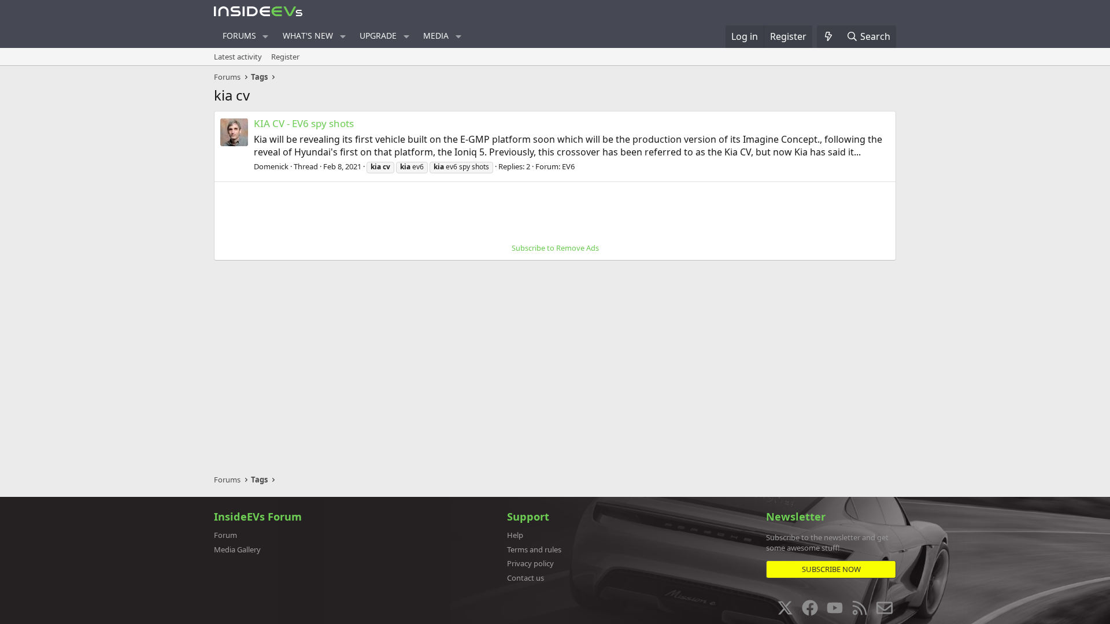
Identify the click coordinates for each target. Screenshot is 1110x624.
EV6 (568, 166)
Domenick (271, 166)
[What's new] (829, 36)
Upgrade (378, 35)
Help (515, 535)
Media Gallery (237, 549)
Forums (239, 35)
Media (436, 35)
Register (285, 56)
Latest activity (238, 56)
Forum (225, 535)
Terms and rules (534, 549)
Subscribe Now (831, 569)
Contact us (525, 578)
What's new (308, 35)
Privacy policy (530, 563)
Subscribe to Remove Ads (555, 248)
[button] (265, 36)
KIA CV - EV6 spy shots (304, 123)
